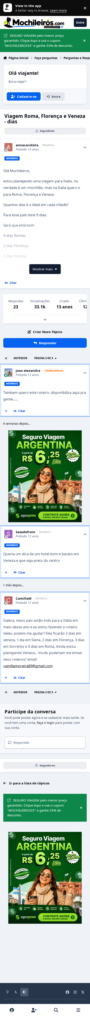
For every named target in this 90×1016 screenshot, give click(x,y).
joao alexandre (28, 370)
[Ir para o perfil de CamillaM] (8, 600)
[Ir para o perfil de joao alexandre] (8, 372)
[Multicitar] (6, 411)
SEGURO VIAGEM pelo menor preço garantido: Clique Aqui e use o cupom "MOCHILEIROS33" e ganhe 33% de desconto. (38, 40)
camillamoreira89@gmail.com (28, 665)
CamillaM (23, 598)
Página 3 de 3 (43, 358)
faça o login (45, 722)
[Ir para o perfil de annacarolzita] (8, 147)
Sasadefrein (25, 532)
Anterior (20, 358)
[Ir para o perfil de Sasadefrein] (8, 534)
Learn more (8, 8)
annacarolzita (27, 145)
